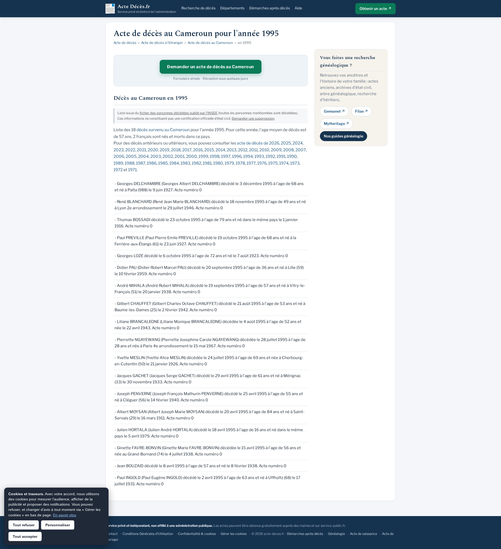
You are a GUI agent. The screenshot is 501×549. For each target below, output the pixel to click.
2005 (131, 156)
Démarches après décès (269, 8)
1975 (273, 163)
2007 (300, 149)
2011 (253, 149)
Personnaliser (57, 525)
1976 (262, 163)
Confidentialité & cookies (197, 534)
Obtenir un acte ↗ (375, 8)
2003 (155, 156)
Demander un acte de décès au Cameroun (210, 66)
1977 (251, 163)
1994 (248, 156)
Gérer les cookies (234, 534)
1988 (129, 163)
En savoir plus (64, 515)
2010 (264, 149)
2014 (220, 149)
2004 (143, 156)
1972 (118, 169)
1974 (284, 163)
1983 (185, 163)
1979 (229, 163)
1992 (270, 156)
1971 (132, 169)
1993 (259, 156)
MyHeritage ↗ (336, 123)
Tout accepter (25, 536)
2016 (198, 149)
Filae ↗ (361, 111)
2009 (276, 149)
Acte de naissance (363, 534)
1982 (196, 163)
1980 (218, 163)
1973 (295, 163)
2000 (191, 156)
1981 (207, 163)
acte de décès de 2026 (258, 143)
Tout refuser (23, 525)
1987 (140, 163)
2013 (231, 149)
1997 (225, 156)
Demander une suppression (253, 118)
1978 (240, 163)
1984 (174, 163)
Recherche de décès (198, 8)
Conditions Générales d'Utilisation (148, 534)
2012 (242, 149)
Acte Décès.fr (146, 9)
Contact (111, 534)
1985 (163, 163)
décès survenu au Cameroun (163, 129)
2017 (187, 149)
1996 (237, 156)
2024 (298, 143)
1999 (203, 156)
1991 (281, 156)
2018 (176, 149)
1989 (118, 163)
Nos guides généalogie (343, 136)
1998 (214, 156)
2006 (119, 156)
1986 (152, 163)
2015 (209, 149)
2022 (130, 149)
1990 (292, 156)
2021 (141, 149)
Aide (298, 8)
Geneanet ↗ (334, 111)
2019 (164, 149)
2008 (288, 149)
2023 (119, 149)
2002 (168, 156)
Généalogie (336, 534)
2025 (286, 143)
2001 (179, 156)
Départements (232, 8)
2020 (153, 149)
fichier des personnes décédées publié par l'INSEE (178, 113)
